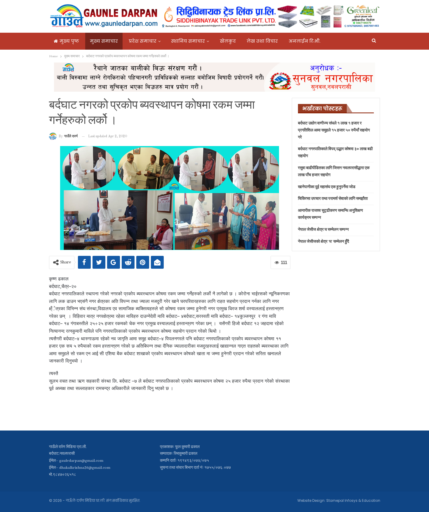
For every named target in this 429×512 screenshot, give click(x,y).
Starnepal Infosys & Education (353, 500)
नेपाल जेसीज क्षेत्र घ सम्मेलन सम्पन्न (323, 229)
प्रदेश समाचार (142, 41)
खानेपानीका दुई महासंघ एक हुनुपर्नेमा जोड (326, 187)
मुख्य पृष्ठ (69, 41)
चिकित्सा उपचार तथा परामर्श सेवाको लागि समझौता (333, 198)
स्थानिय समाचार (188, 41)
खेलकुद (228, 41)
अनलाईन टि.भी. (304, 41)
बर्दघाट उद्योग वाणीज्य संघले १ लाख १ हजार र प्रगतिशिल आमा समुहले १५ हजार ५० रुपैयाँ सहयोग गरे (334, 130)
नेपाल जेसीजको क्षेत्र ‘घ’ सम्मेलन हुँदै (323, 241)
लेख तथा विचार (262, 41)
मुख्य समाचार (104, 41)
